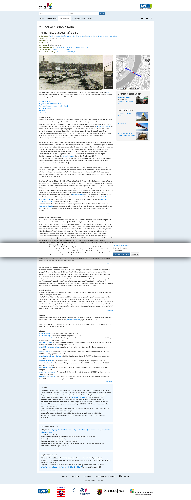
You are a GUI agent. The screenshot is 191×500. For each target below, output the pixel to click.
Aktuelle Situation (45, 108)
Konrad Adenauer (68, 156)
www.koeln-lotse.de (46, 338)
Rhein (108, 92)
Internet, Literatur (45, 113)
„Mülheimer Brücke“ (73, 320)
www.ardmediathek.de (46, 363)
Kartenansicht (52, 19)
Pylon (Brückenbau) (78, 36)
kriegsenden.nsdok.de (46, 361)
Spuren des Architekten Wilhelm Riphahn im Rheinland (126, 134)
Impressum (75, 476)
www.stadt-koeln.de (46, 367)
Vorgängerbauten (45, 101)
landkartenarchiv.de (45, 352)
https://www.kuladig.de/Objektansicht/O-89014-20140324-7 (61, 467)
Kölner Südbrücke (78, 195)
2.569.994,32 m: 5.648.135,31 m (67, 52)
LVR (93, 480)
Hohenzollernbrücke (46, 206)
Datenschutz (87, 476)
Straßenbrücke (66, 36)
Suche (102, 14)
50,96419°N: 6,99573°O (80, 47)
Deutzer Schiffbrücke (103, 126)
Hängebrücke (101, 36)
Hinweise (42, 110)
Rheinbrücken (122, 124)
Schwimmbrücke (111, 36)
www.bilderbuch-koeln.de (47, 372)
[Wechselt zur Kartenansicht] (134, 72)
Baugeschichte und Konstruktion (50, 104)
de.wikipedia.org (44, 333)
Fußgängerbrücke (55, 36)
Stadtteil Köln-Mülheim (124, 97)
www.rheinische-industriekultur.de (50, 356)
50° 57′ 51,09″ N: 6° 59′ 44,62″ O (62, 47)
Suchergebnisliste (78, 19)
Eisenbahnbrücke (90, 36)
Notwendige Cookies (121, 248)
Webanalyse (118, 251)
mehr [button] (89, 19)
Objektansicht (64, 19)
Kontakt (65, 476)
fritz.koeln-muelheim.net (47, 376)
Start (42, 19)
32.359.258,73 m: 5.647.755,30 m (60, 49)
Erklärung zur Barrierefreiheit (105, 476)
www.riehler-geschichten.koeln (49, 347)
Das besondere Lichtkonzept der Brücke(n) (53, 106)
